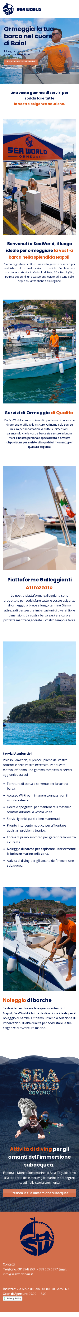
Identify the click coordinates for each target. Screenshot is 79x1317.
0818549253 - (27, 1269)
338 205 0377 (48, 1269)
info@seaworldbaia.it (18, 1274)
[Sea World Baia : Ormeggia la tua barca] (22, 9)
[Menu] (46, 9)
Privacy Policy (14, 1298)
